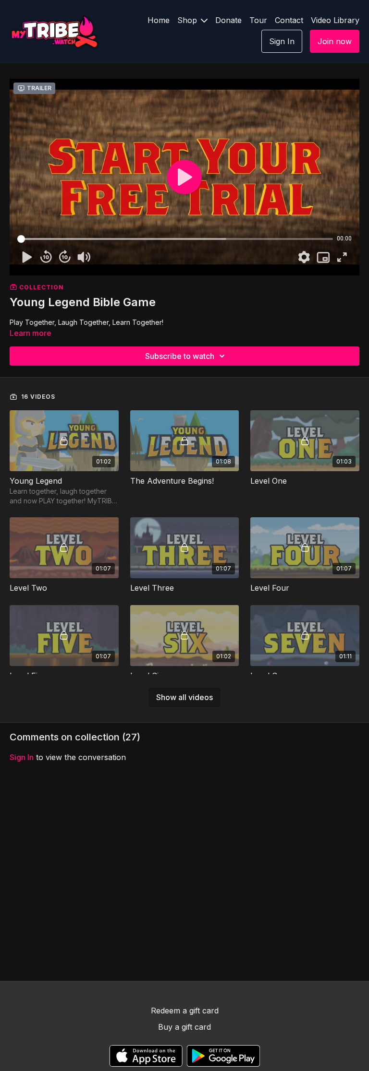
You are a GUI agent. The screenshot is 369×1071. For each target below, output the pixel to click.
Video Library (335, 20)
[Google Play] (223, 1056)
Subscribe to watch (179, 356)
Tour (258, 20)
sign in (22, 757)
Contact (289, 20)
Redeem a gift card (185, 1010)
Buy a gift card (184, 1027)
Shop (188, 20)
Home (159, 20)
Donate (228, 20)
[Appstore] (146, 1056)
